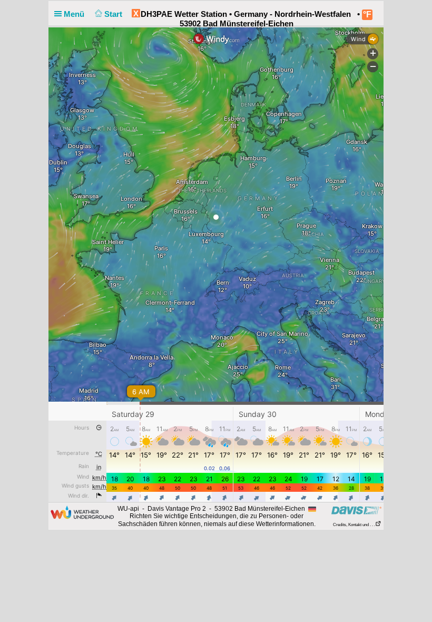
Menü (75, 13)
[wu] (82, 512)
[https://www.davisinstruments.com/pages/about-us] (356, 510)
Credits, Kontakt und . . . (354, 524)
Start (114, 13)
